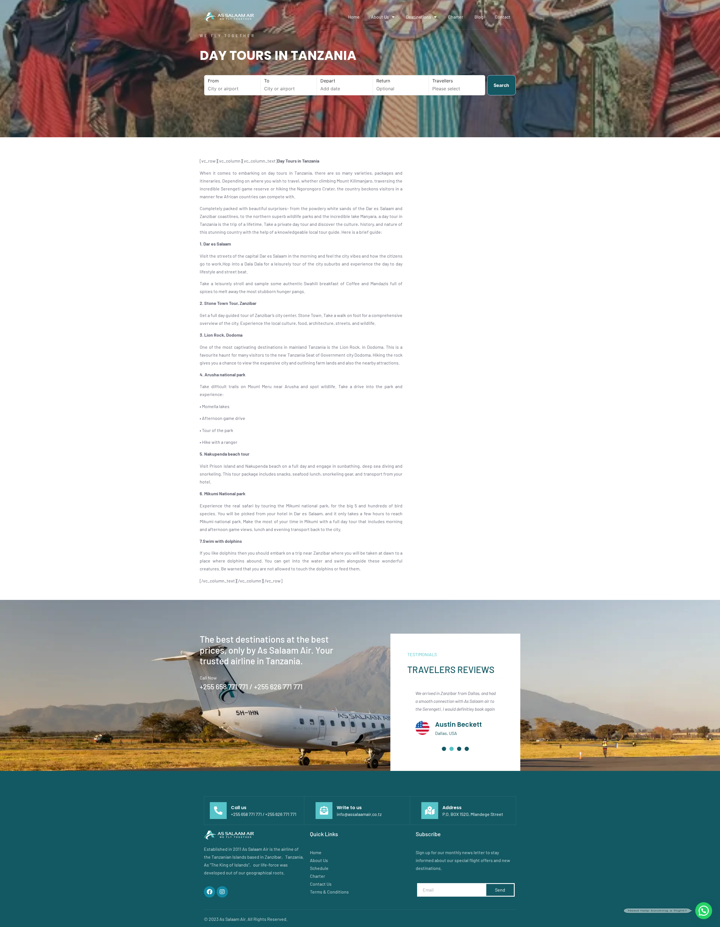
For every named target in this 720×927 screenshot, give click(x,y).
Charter (455, 16)
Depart (327, 81)
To (266, 81)
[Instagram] (222, 891)
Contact (502, 16)
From (213, 81)
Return (383, 81)
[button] (444, 749)
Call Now (208, 677)
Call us (238, 807)
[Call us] (218, 810)
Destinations (418, 16)
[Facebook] (209, 891)
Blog (478, 16)
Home (354, 16)
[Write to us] (324, 810)
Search (501, 85)
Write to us (349, 807)
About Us (380, 16)
